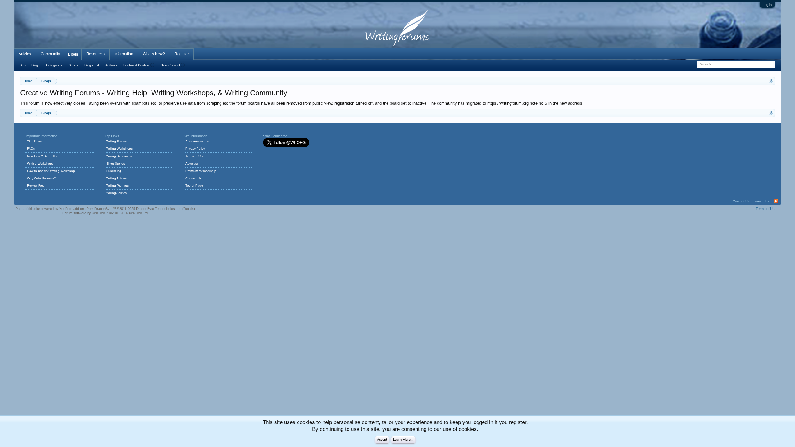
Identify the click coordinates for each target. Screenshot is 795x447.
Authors (111, 65)
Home (757, 201)
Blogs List (91, 65)
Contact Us (193, 178)
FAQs (31, 148)
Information (123, 54)
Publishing (113, 171)
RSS (776, 201)
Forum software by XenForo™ (105, 213)
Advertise (192, 163)
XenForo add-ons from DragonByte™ (87, 208)
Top (767, 201)
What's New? (154, 54)
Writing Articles (116, 178)
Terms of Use (194, 156)
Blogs (73, 54)
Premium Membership (200, 171)
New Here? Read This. (43, 156)
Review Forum (37, 185)
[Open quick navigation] (771, 81)
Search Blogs (30, 65)
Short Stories (115, 163)
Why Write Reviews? (41, 178)
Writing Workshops (40, 163)
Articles (25, 54)
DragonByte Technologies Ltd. (158, 208)
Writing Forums (116, 141)
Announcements (197, 141)
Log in (767, 5)
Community (50, 54)
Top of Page (194, 185)
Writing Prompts (117, 185)
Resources (95, 54)
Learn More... (403, 440)
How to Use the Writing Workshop (51, 171)
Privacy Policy (195, 148)
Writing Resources (119, 156)
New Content (170, 65)
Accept (382, 440)
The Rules (34, 141)
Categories (54, 65)
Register (182, 54)
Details (189, 208)
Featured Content (136, 65)
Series (73, 65)
